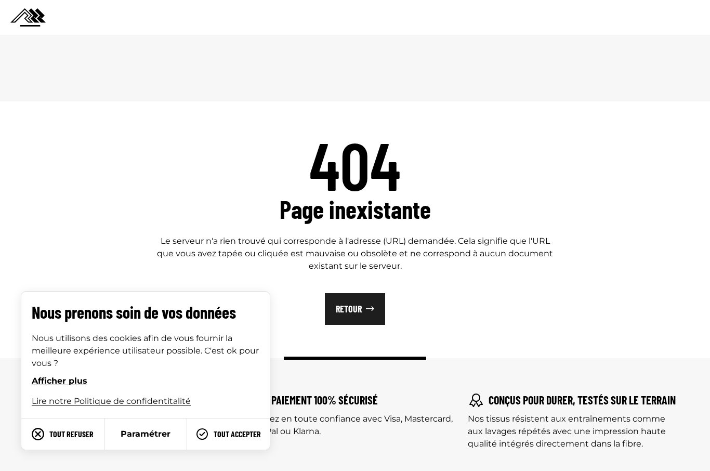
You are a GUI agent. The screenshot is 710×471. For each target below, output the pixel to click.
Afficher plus (59, 381)
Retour (349, 309)
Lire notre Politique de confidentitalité (111, 401)
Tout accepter (237, 434)
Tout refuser (71, 434)
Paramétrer (145, 434)
